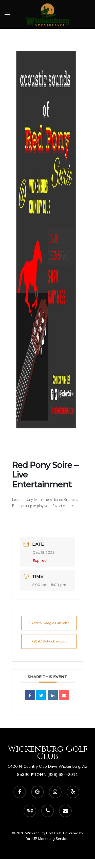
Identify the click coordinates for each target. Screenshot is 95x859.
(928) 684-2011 (62, 774)
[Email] (64, 695)
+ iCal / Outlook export (49, 641)
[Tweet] (41, 695)
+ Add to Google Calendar (49, 623)
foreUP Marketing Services (47, 838)
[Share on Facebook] (30, 695)
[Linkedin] (53, 695)
